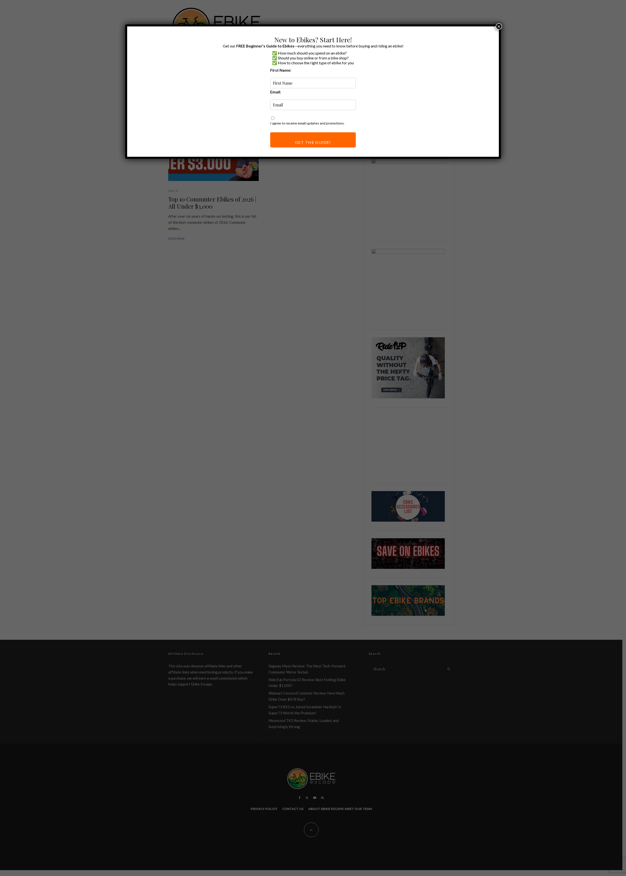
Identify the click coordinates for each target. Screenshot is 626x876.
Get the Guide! (313, 142)
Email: (275, 92)
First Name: (280, 70)
